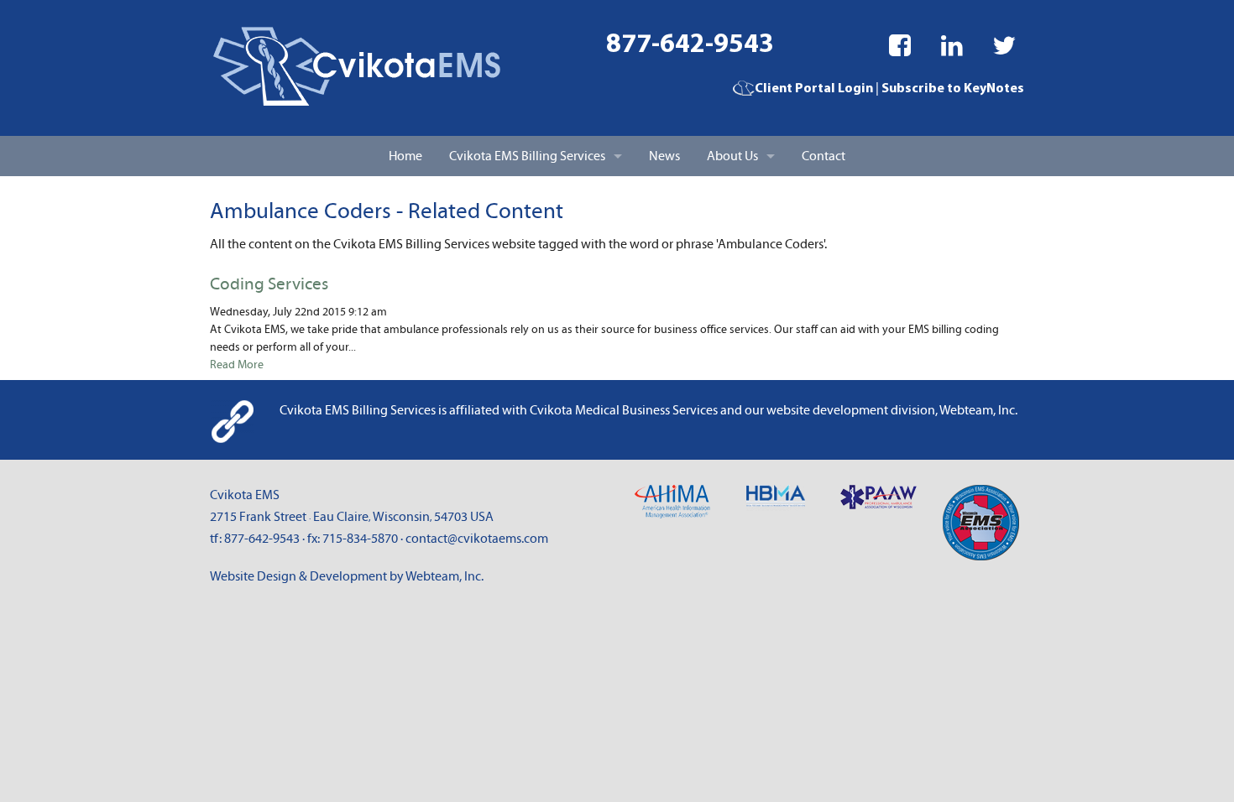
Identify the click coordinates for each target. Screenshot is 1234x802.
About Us (732, 156)
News (664, 156)
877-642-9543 (690, 45)
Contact (823, 156)
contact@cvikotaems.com (476, 538)
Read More (237, 365)
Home (405, 156)
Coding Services (269, 284)
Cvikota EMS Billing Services (527, 156)
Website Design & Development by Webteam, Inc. (347, 576)
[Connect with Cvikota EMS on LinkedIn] (952, 45)
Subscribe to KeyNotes (952, 89)
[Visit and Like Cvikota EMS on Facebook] (900, 45)
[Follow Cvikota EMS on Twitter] (1004, 45)
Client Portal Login (814, 89)
